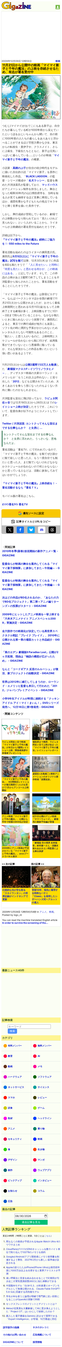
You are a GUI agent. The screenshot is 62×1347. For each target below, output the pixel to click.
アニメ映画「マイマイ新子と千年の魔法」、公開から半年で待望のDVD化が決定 (15, 819)
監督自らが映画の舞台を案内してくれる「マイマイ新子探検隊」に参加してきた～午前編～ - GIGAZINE (31, 568)
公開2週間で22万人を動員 (41, 364)
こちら (47, 1236)
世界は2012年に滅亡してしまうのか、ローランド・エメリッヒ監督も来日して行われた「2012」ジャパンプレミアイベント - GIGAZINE (30, 686)
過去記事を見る (31, 1222)
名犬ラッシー (36, 180)
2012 (16, 381)
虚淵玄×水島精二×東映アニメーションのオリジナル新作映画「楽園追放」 (46, 777)
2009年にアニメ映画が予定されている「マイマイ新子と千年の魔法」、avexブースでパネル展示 (15, 852)
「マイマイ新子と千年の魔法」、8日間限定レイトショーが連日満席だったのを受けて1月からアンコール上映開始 (15, 785)
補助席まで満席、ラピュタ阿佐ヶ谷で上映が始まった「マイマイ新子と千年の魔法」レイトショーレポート (45, 746)
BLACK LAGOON (36, 176)
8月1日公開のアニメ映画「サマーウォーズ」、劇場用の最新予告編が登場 (45, 819)
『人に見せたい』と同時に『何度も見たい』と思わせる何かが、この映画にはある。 (30, 269)
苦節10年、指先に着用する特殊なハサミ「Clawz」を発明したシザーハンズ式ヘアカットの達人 (45, 896)
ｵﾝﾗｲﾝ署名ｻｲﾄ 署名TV (15, 504)
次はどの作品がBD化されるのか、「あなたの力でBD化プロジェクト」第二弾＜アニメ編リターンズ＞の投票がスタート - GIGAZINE (30, 601)
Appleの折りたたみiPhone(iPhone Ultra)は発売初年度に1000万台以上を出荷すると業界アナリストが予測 (33, 1270)
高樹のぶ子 (19, 168)
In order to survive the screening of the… (25, 922)
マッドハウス (50, 184)
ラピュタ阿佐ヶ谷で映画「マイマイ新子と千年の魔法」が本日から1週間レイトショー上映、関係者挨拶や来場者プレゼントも (15, 747)
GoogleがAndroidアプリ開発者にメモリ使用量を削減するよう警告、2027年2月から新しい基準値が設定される (32, 1259)
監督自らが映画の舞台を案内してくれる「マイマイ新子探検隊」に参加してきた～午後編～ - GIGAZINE (31, 585)
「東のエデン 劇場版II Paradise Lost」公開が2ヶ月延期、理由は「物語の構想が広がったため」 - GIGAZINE (30, 656)
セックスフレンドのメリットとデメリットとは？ (31, 1303)
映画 (58, 61)
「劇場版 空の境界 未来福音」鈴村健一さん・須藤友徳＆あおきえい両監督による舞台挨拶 (45, 847)
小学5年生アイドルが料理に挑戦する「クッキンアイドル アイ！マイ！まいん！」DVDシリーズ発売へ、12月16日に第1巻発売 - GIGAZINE (30, 703)
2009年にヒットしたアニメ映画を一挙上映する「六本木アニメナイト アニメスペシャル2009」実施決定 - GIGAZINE (31, 618)
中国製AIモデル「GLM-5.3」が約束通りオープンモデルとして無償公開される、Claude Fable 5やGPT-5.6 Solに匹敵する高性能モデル (33, 1288)
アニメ (43, 911)
